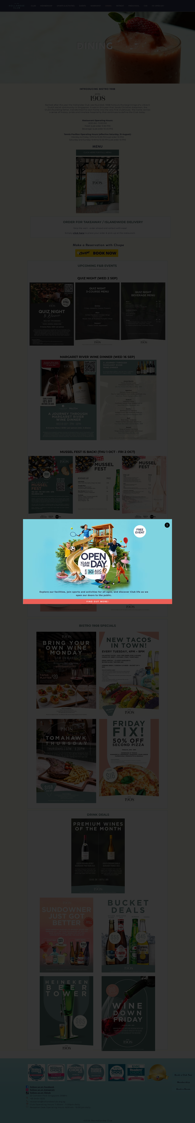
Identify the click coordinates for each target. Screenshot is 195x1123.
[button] (167, 525)
